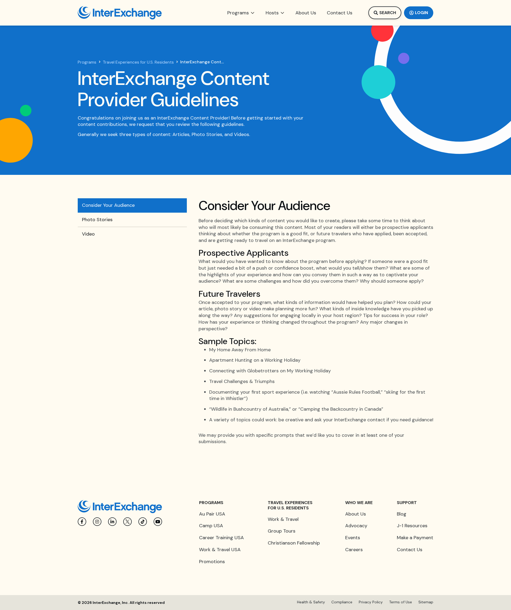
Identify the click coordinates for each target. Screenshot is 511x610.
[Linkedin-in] (112, 521)
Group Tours (281, 531)
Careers (354, 549)
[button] (241, 13)
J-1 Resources (412, 525)
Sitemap (425, 602)
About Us (355, 514)
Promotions (212, 561)
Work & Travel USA (220, 549)
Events (352, 537)
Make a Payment (415, 537)
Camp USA (211, 525)
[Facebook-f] (82, 521)
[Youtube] (158, 521)
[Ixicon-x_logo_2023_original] (127, 521)
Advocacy (356, 525)
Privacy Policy (371, 602)
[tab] (132, 205)
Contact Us (409, 549)
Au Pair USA (212, 514)
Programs (87, 62)
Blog (401, 514)
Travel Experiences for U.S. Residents (138, 62)
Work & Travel (283, 519)
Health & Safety (311, 602)
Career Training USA (221, 537)
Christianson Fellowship (294, 543)
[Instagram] (97, 521)
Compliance (341, 602)
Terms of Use (400, 602)
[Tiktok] (142, 521)
